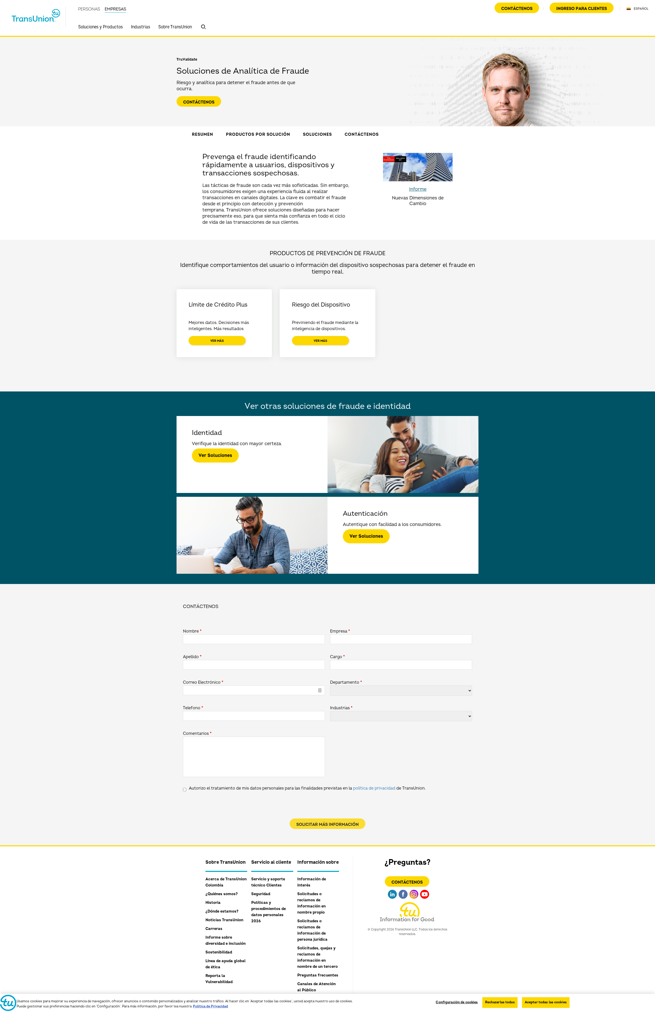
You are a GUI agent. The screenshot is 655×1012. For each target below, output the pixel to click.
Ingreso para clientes (581, 8)
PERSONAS (89, 9)
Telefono (193, 708)
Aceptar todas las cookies (546, 1002)
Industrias (140, 27)
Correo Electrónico (203, 682)
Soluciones (317, 134)
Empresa (340, 631)
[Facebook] (403, 899)
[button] (203, 27)
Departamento (346, 682)
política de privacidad (374, 788)
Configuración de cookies (457, 1002)
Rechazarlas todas (500, 1002)
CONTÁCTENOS (407, 882)
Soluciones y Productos (100, 27)
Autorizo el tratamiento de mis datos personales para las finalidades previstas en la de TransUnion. (307, 788)
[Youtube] (424, 899)
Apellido (192, 656)
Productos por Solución (258, 134)
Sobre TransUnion (175, 27)
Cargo (337, 656)
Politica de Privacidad (210, 1006)
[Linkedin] (392, 899)
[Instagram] (413, 899)
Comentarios (197, 733)
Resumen (202, 134)
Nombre (192, 631)
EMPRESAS (115, 9)
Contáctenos (516, 8)
